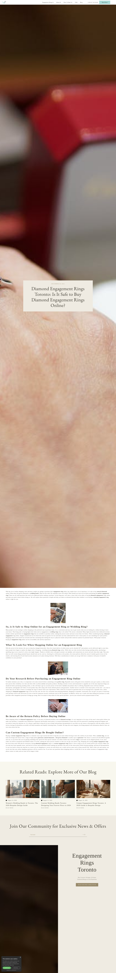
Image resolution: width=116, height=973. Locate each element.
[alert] (11, 964)
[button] (48, 2)
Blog (81, 2)
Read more (12, 965)
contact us (12, 751)
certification (57, 654)
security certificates (49, 693)
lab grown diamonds (22, 593)
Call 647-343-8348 (93, 2)
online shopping (22, 749)
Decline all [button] (15, 967)
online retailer (63, 739)
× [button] (20, 957)
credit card (86, 693)
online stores (65, 648)
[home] (4, 2)
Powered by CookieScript (11, 970)
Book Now (105, 2)
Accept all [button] (7, 967)
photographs (16, 687)
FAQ (76, 2)
